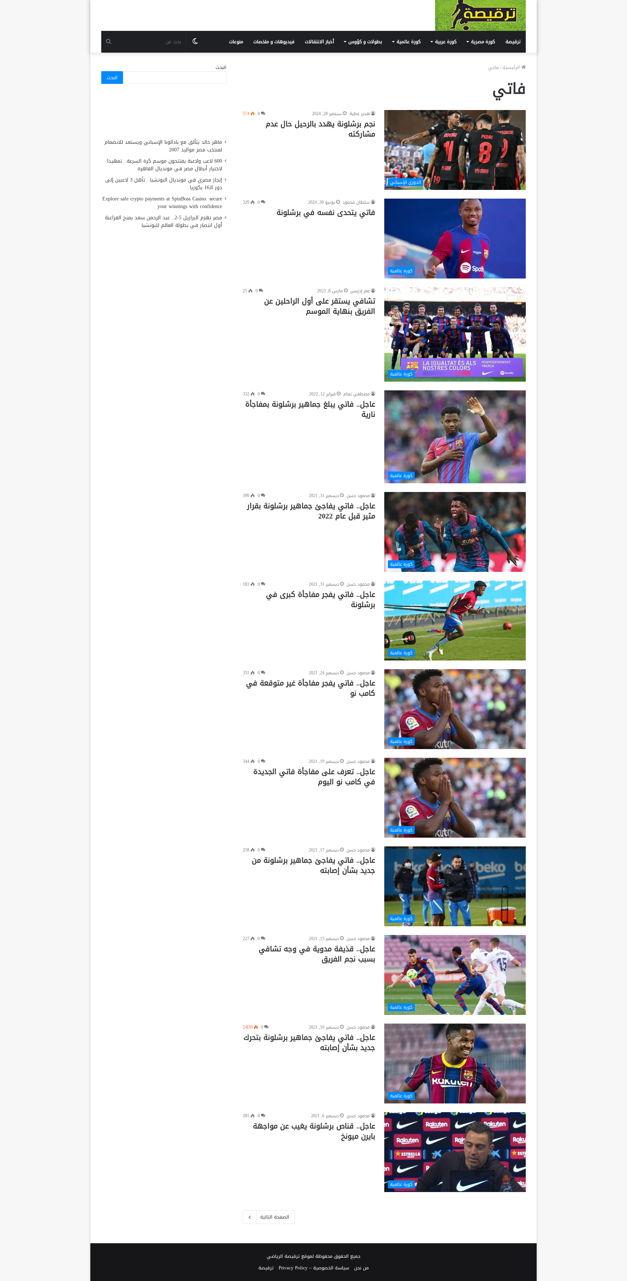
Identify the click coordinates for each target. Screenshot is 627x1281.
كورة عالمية (409, 41)
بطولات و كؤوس (365, 41)
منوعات (236, 41)
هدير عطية (359, 114)
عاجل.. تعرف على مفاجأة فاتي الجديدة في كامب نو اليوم (314, 777)
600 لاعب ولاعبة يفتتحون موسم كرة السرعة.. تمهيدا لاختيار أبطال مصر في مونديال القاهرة (164, 164)
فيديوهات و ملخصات (274, 41)
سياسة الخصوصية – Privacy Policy (314, 1267)
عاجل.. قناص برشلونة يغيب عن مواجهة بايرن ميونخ (314, 1131)
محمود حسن (358, 496)
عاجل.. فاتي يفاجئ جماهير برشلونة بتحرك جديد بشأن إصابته (309, 1042)
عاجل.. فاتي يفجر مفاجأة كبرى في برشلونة (320, 599)
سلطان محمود (356, 202)
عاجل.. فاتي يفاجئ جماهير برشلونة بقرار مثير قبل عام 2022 (311, 511)
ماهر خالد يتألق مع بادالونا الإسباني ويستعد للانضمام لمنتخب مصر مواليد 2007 (163, 146)
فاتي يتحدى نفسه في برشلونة (325, 212)
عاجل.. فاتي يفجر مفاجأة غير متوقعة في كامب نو (310, 688)
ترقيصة (513, 41)
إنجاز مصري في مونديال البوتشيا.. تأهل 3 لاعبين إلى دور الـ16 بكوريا (163, 183)
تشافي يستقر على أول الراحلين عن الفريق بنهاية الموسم (319, 306)
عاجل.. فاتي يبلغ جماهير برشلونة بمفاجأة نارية (310, 409)
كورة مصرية (483, 41)
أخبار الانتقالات (319, 41)
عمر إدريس (360, 291)
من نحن (361, 1267)
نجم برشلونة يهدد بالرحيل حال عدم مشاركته (320, 129)
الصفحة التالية (274, 1216)
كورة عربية (445, 41)
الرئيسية (512, 67)
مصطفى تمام (356, 394)
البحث (221, 67)
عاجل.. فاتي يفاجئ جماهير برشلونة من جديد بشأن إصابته (313, 865)
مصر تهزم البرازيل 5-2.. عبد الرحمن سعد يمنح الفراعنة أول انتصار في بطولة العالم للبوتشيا (163, 221)
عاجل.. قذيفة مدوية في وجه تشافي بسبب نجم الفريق (317, 954)
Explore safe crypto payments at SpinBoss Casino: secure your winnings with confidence (162, 202)
